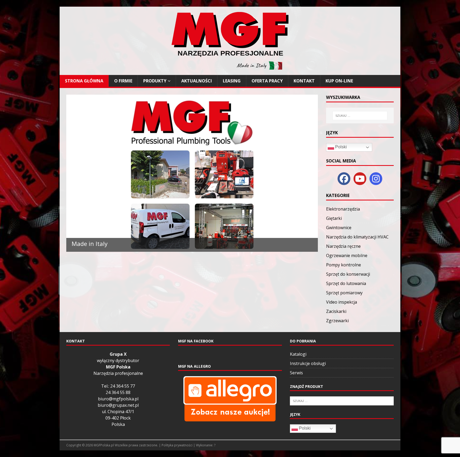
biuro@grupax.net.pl (118, 405)
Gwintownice (338, 227)
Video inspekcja (341, 302)
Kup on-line (339, 81)
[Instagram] (375, 178)
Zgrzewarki (337, 321)
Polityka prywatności (177, 445)
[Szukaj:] (359, 115)
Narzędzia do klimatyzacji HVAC (357, 237)
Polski (340, 147)
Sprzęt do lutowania (346, 283)
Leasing (232, 81)
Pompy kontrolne (343, 265)
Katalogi (298, 354)
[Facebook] (344, 178)
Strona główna (84, 81)
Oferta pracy (267, 81)
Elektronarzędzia (343, 209)
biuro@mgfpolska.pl (118, 399)
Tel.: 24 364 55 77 (118, 386)
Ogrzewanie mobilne (346, 255)
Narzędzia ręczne (343, 246)
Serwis (296, 373)
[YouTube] (360, 178)
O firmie (123, 81)
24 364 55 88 (118, 392)
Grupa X (118, 354)
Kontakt (304, 81)
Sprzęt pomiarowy (344, 293)
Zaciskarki (336, 311)
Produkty (154, 81)
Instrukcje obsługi (308, 363)
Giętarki (334, 218)
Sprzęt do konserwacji (348, 274)
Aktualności (196, 81)
